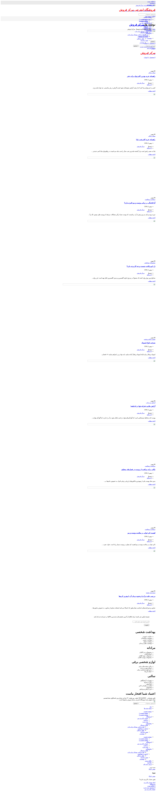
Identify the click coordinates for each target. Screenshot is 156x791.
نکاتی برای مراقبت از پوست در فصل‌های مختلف (138, 469)
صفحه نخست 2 (143, 21)
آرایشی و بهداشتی (142, 728)
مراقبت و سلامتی (150, 199)
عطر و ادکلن (140, 730)
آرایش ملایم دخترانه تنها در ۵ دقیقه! (142, 406)
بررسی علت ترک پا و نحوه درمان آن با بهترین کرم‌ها (137, 596)
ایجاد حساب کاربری (149, 782)
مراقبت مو (145, 23)
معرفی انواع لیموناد (148, 343)
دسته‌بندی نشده (150, 592)
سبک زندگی (151, 72)
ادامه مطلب (151, 91)
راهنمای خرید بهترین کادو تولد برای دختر (141, 76)
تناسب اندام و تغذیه (149, 339)
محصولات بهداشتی (149, 263)
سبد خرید (145, 722)
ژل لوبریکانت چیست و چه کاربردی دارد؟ (141, 266)
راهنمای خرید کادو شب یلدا (145, 140)
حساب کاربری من (142, 718)
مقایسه (149, 762)
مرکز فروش (136, 24)
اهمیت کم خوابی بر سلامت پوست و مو (141, 533)
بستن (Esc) (152, 769)
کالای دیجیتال (144, 725)
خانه (154, 29)
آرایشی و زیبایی (150, 402)
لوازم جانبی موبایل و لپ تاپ (136, 727)
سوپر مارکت (144, 732)
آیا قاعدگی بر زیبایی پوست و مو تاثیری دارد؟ (139, 203)
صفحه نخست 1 (143, 19)
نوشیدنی (141, 734)
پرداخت (146, 27)
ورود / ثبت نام (147, 764)
